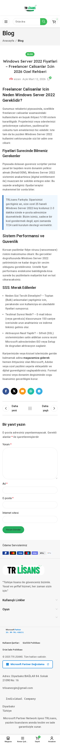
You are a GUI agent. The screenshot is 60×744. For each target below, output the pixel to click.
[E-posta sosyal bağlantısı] (22, 391)
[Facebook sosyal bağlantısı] (5, 391)
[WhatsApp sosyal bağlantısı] (31, 391)
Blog (21, 40)
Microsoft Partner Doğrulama (27, 664)
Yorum (7, 444)
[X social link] (14, 391)
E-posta (8, 498)
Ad (5, 483)
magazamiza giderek (36, 357)
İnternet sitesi (10, 512)
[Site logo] (30, 7)
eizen (17, 79)
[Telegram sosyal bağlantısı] (39, 391)
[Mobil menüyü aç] (6, 21)
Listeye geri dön (30, 408)
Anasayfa (8, 40)
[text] (30, 698)
